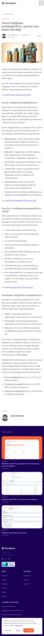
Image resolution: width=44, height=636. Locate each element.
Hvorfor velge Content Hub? (20, 95)
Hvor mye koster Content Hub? (21, 287)
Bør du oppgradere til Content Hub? (22, 200)
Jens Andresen (13, 35)
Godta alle (28, 630)
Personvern (19, 625)
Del (40, 36)
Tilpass (18, 630)
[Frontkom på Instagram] (6, 559)
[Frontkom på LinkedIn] (2, 559)
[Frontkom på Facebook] (9, 559)
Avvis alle (8, 630)
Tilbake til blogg (8, 14)
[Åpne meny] (41, 3)
